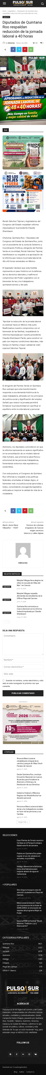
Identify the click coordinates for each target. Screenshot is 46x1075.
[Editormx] (4, 43)
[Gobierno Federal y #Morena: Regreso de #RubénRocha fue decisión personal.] (9, 796)
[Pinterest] (24, 49)
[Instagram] (29, 1054)
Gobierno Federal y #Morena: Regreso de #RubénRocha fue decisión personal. (29, 795)
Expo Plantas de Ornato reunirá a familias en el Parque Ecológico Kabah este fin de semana (30, 842)
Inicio (4, 11)
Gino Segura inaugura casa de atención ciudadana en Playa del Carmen (30, 892)
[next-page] (8, 621)
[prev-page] (4, 621)
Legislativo (12, 11)
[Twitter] (19, 49)
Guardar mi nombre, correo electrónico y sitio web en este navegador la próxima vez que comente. (23, 683)
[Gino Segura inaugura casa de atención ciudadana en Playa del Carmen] (9, 893)
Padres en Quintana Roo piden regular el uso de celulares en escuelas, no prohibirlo (29, 855)
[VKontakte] (35, 1054)
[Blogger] (10, 1054)
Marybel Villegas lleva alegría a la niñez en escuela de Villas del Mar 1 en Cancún (30, 582)
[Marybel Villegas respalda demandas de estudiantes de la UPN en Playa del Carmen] (9, 596)
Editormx (11, 43)
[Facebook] (13, 49)
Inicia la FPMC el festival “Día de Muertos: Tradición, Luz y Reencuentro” (29, 923)
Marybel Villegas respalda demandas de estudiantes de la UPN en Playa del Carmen (29, 595)
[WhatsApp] (30, 49)
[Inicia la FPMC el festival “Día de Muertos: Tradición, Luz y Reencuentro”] (9, 924)
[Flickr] (22, 1054)
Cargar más (22, 822)
